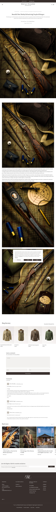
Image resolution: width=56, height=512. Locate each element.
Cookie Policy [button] (21, 256)
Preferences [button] (16, 257)
